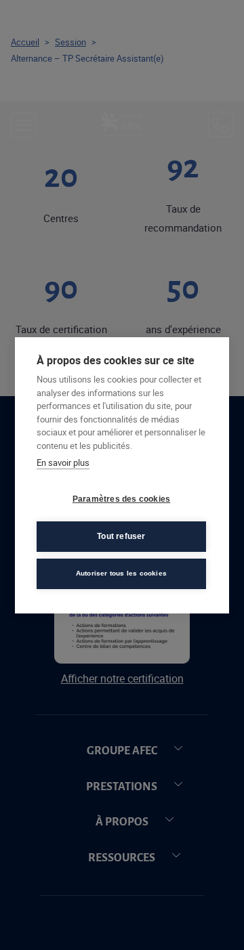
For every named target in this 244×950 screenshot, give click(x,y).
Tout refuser (121, 536)
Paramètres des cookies (121, 499)
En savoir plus (63, 462)
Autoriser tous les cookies (121, 573)
